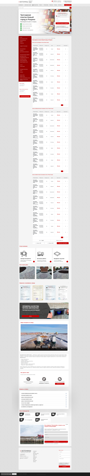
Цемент (21, 41)
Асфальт (21, 72)
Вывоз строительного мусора (24, 80)
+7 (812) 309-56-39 (67, 1)
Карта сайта (35, 460)
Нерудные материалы (24, 69)
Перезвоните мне (60, 383)
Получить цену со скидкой (62, 23)
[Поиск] (70, 8)
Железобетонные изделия (24, 54)
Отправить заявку (56, 441)
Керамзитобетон (23, 40)
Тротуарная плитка (47, 38)
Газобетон (22, 43)
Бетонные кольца (23, 59)
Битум (21, 70)
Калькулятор (35, 454)
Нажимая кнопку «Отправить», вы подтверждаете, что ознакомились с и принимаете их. (62, 27)
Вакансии (34, 458)
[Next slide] (68, 282)
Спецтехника (22, 66)
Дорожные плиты (23, 56)
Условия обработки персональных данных (41, 474)
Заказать (30, 316)
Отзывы (34, 459)
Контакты (34, 461)
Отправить (64, 466)
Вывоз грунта (22, 76)
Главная (33, 38)
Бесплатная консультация (25, 96)
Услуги (34, 455)
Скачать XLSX (51, 243)
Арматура (21, 50)
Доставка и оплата (35, 453)
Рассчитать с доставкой (63, 243)
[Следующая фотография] (68, 264)
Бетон (21, 37)
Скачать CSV (39, 243)
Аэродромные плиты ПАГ (24, 57)
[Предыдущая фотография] (66, 264)
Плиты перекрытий (23, 60)
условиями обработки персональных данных (62, 27)
